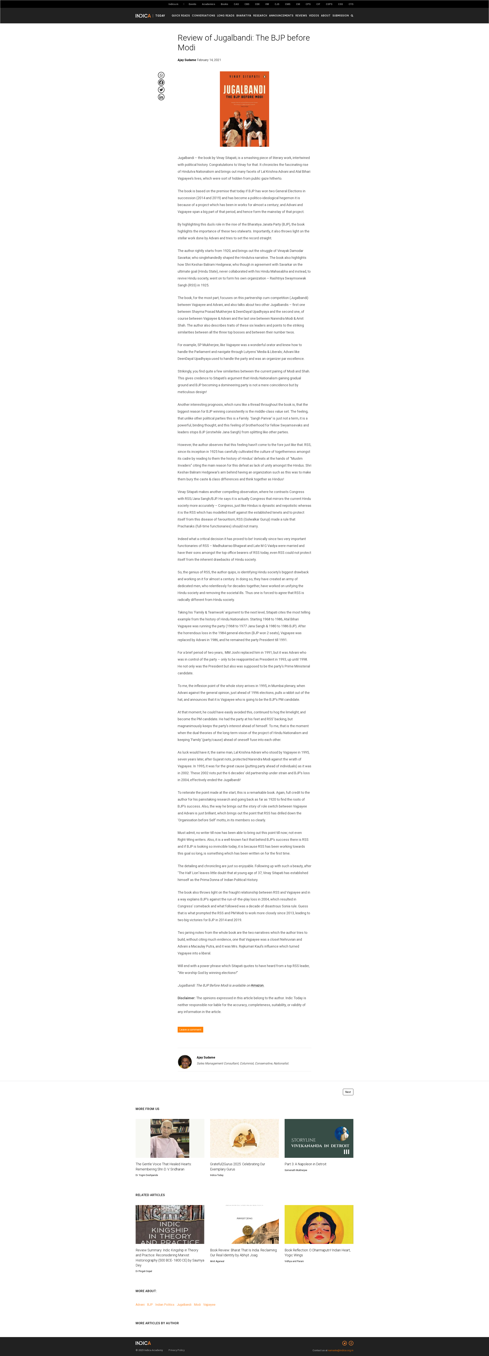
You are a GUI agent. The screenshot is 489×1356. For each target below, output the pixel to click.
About (326, 15)
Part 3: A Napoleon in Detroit (305, 1164)
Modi (197, 1304)
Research (260, 15)
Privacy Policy (176, 1350)
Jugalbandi (184, 1304)
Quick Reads (181, 15)
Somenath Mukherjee (296, 1170)
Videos (314, 15)
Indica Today (216, 1175)
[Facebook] (161, 82)
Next (348, 1092)
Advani (140, 1304)
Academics (208, 4)
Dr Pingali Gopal (144, 1271)
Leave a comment (190, 1029)
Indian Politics (164, 1304)
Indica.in (173, 4)
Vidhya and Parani (294, 1261)
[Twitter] (161, 89)
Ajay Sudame (206, 1057)
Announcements (281, 15)
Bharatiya (243, 15)
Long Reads (226, 15)
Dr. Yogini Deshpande (147, 1175)
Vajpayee (209, 1304)
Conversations (203, 15)
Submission (341, 15)
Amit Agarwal (217, 1261)
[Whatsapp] (161, 75)
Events (192, 4)
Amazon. (257, 985)
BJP (150, 1304)
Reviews (301, 15)
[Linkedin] (161, 97)
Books (224, 4)
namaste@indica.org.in (340, 1350)
